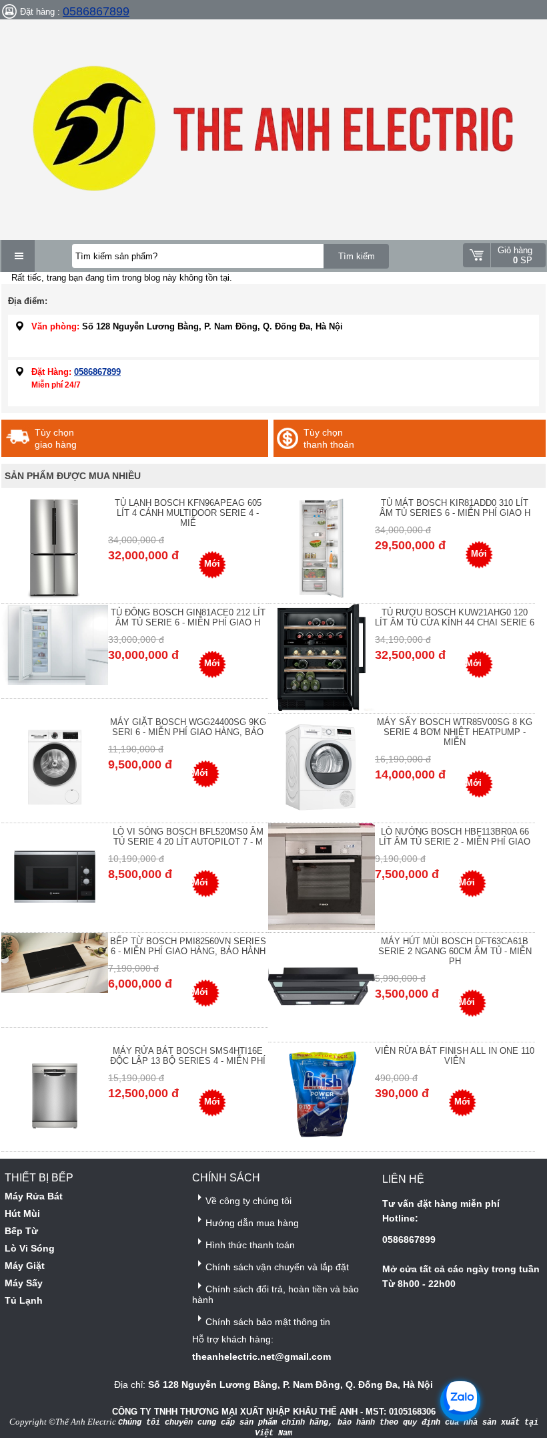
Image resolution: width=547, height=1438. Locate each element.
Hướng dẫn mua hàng (252, 1222)
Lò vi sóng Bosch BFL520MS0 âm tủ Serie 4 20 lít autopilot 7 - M (188, 837)
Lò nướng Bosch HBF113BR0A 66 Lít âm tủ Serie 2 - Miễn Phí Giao (454, 837)
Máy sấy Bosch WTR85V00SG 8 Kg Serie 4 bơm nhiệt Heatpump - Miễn (454, 732)
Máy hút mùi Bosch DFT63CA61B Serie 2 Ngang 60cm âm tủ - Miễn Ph (455, 951)
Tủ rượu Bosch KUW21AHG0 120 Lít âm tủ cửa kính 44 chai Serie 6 (454, 617)
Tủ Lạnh (24, 1300)
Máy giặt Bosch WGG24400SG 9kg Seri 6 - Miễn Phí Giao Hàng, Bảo (188, 727)
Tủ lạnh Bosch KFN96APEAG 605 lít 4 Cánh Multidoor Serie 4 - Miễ (188, 513)
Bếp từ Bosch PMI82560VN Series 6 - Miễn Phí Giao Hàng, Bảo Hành (188, 946)
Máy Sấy (24, 1283)
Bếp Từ (21, 1231)
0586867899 (96, 11)
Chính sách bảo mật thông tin (267, 1321)
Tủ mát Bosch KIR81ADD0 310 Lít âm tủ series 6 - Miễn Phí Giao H (455, 508)
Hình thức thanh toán (250, 1245)
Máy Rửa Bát (34, 1196)
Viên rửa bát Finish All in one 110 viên (454, 1056)
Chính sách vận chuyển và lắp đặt (277, 1267)
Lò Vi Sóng (30, 1248)
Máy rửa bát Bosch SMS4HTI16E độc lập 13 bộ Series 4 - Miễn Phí (187, 1056)
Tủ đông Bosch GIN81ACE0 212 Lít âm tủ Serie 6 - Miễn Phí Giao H (188, 617)
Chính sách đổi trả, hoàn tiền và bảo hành (275, 1294)
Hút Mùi (22, 1213)
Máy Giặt (25, 1265)
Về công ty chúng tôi (248, 1200)
